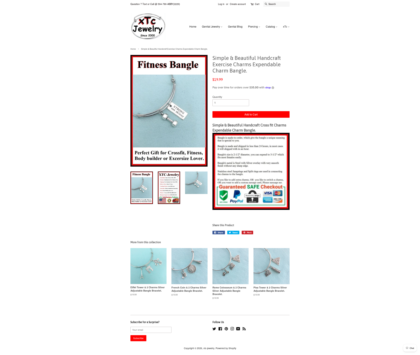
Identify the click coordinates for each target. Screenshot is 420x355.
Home (192, 26)
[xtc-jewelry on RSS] (244, 329)
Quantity (217, 97)
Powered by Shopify (226, 348)
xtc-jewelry (208, 348)
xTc (285, 26)
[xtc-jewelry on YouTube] (238, 329)
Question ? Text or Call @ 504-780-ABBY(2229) (155, 4)
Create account (238, 4)
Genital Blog (235, 26)
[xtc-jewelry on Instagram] (232, 329)
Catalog (271, 26)
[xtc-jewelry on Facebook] (220, 329)
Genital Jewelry (211, 26)
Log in (221, 4)
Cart (257, 4)
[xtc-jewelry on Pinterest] (226, 329)
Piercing (253, 26)
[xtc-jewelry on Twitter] (214, 329)
